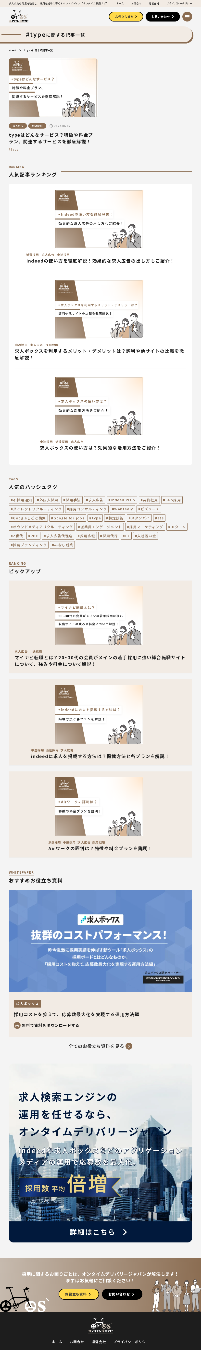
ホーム (120, 3)
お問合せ (136, 3)
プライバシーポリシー (179, 3)
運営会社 (154, 3)
